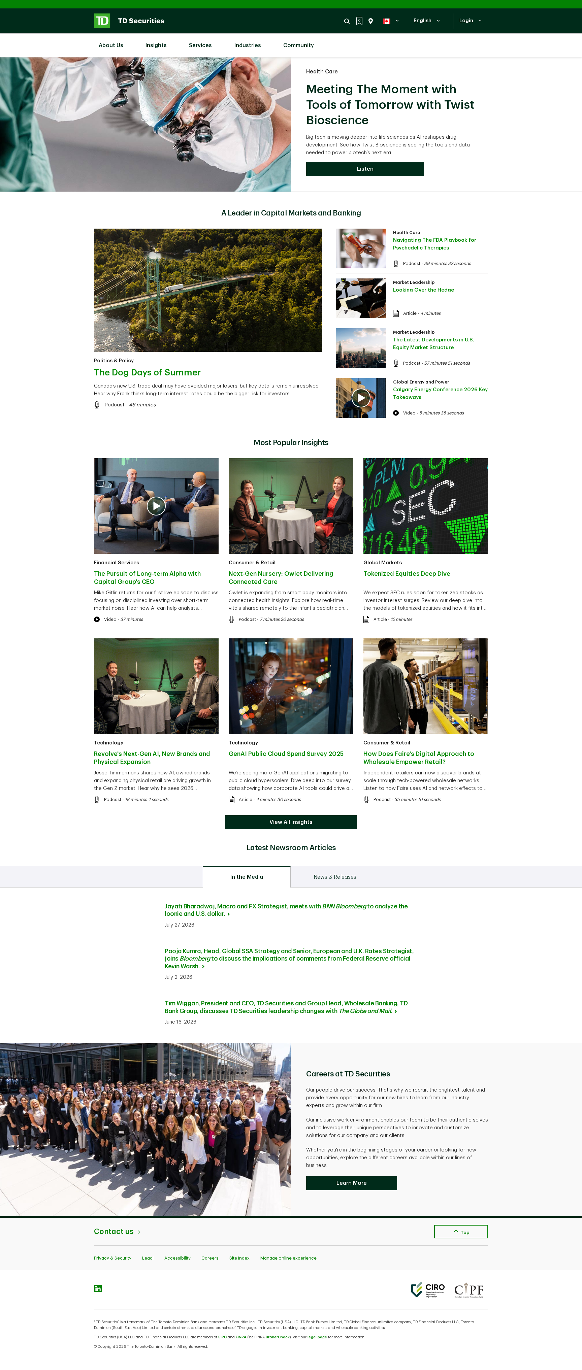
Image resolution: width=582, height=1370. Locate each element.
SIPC (222, 1337)
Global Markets (382, 562)
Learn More (351, 1183)
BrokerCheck (278, 1337)
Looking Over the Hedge (423, 290)
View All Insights (291, 822)
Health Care (322, 71)
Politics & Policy (114, 360)
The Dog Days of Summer (147, 372)
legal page (317, 1337)
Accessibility (177, 1258)
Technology (108, 742)
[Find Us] (369, 21)
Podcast (114, 404)
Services (200, 45)
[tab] (247, 877)
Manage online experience (288, 1258)
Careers (210, 1258)
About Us (111, 45)
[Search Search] (348, 21)
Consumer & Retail (252, 562)
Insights (156, 45)
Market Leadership (414, 282)
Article (410, 313)
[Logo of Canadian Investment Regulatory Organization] (428, 1290)
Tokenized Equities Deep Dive (406, 574)
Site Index (239, 1258)
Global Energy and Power (421, 382)
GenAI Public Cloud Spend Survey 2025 (286, 754)
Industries (247, 45)
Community (298, 45)
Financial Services (116, 562)
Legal (148, 1258)
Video (409, 413)
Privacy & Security (112, 1258)
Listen (365, 169)
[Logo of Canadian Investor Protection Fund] (469, 1290)
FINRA (241, 1337)
